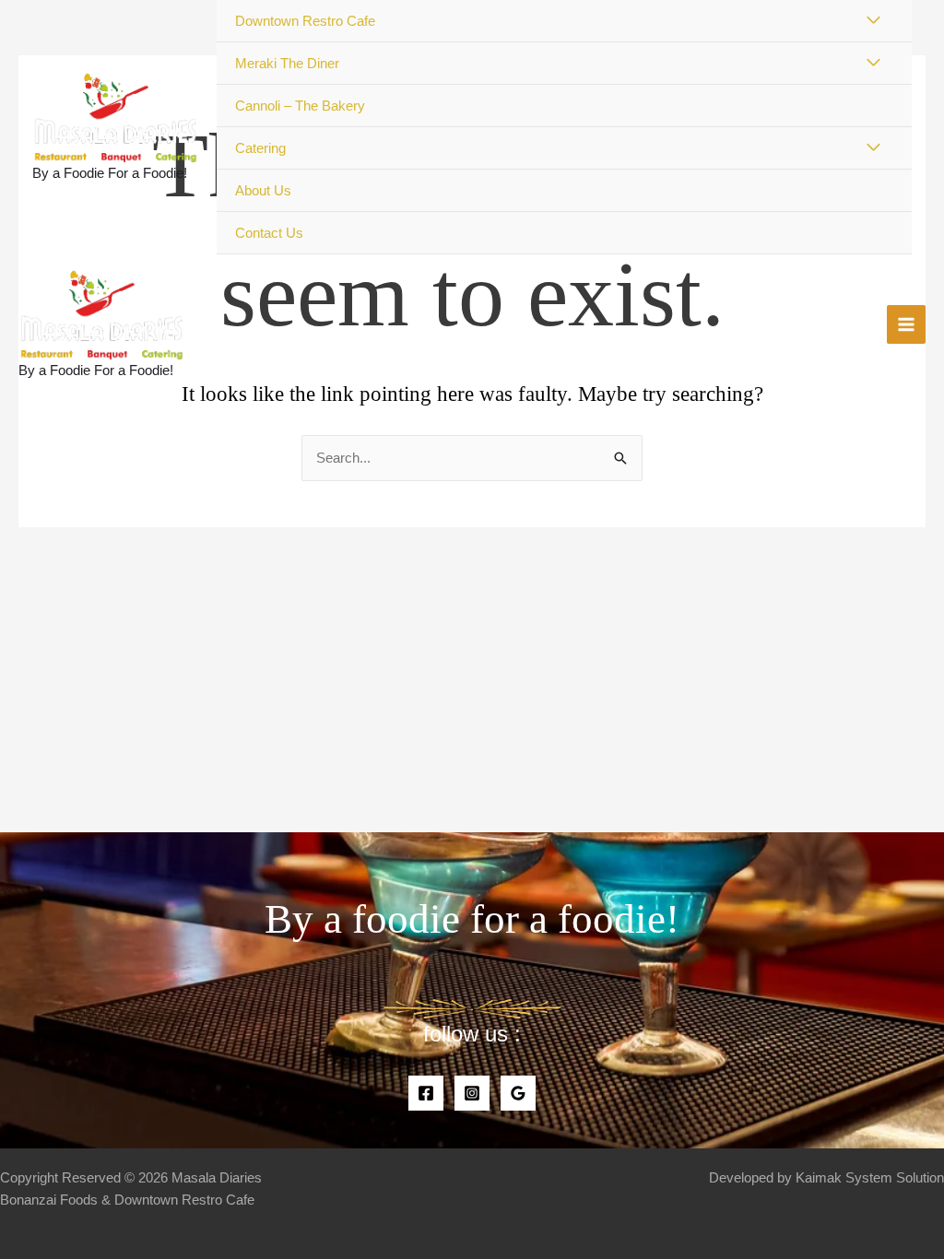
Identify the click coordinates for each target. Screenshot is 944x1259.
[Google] (518, 1093)
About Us (263, 190)
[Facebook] (425, 1093)
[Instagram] (472, 1093)
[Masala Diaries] (115, 117)
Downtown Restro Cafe (305, 21)
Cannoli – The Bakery (300, 105)
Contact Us (269, 233)
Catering (260, 148)
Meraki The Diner (287, 63)
